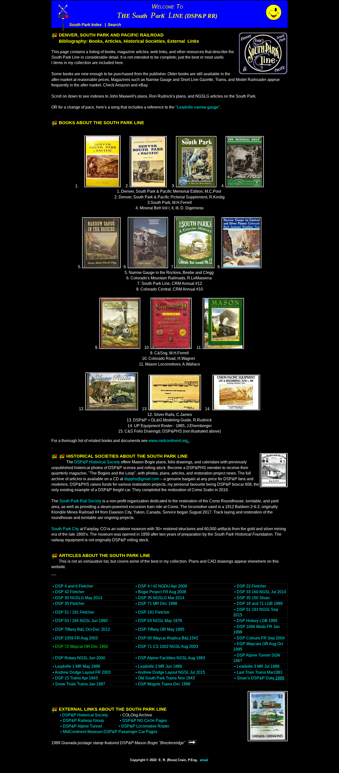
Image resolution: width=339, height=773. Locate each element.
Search (114, 25)
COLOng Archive (137, 715)
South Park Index (85, 25)
